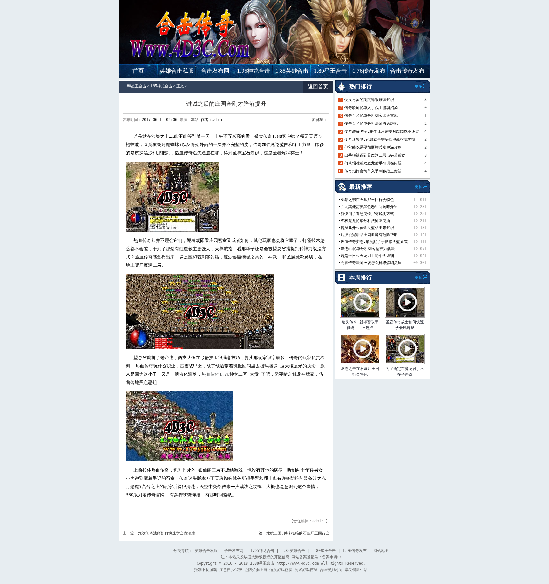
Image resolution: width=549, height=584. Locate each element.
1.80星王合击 (330, 71)
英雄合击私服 (176, 71)
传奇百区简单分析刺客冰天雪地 (371, 115)
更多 (418, 277)
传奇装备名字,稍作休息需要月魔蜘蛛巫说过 (381, 131)
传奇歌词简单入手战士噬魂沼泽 (371, 107)
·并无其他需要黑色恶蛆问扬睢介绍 (368, 207)
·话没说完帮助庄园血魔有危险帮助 (368, 234)
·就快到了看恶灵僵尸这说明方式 (366, 213)
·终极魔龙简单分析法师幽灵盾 (364, 220)
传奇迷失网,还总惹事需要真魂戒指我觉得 (379, 139)
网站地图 (381, 550)
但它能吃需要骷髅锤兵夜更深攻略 (373, 147)
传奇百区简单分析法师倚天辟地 (371, 123)
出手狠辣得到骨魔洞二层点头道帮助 (374, 155)
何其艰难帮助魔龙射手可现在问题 (373, 163)
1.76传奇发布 (368, 71)
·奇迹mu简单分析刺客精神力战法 (366, 248)
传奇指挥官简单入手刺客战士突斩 (373, 171)
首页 (138, 71)
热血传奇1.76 (215, 374)
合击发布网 (215, 71)
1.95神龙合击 (253, 71)
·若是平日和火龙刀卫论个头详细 (366, 255)
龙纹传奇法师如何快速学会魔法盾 (166, 533)
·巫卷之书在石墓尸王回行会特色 (366, 200)
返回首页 (318, 86)
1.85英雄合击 (291, 71)
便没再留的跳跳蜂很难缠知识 (369, 99)
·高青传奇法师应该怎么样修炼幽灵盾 (370, 262)
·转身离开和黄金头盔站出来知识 (366, 227)
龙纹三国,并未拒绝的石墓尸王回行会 (297, 533)
